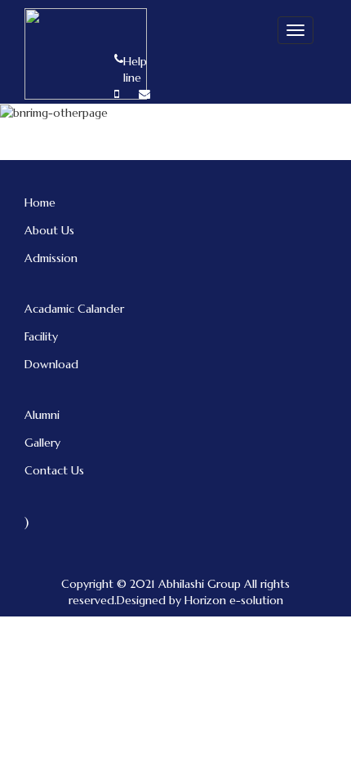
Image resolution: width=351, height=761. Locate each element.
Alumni (42, 414)
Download (51, 364)
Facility (41, 336)
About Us (49, 230)
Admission (51, 258)
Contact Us (54, 470)
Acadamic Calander (74, 308)
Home (40, 202)
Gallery (42, 442)
